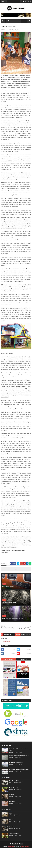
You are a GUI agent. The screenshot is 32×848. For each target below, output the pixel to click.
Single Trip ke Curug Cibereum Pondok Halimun (12, 619)
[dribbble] (26, 1)
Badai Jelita (11, 827)
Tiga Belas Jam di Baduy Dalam (9, 602)
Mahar (10, 813)
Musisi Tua (11, 794)
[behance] (30, 1)
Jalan (18, 29)
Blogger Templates (25, 846)
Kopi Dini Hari (12, 801)
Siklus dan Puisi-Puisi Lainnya (15, 781)
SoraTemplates (11, 846)
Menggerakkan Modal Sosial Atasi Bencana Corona (18, 749)
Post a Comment (6, 641)
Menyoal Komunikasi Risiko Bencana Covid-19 (19, 755)
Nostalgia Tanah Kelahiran (8, 586)
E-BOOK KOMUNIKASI (8, 659)
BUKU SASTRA (24, 659)
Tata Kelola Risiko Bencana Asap (16, 762)
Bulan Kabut (11, 820)
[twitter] (23, 1)
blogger (18, 634)
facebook (28, 634)
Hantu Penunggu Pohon (14, 834)
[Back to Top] (22, 844)
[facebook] (21, 1)
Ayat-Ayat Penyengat (13, 788)
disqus (23, 634)
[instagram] (28, 1)
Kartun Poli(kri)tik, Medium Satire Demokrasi (19, 769)
